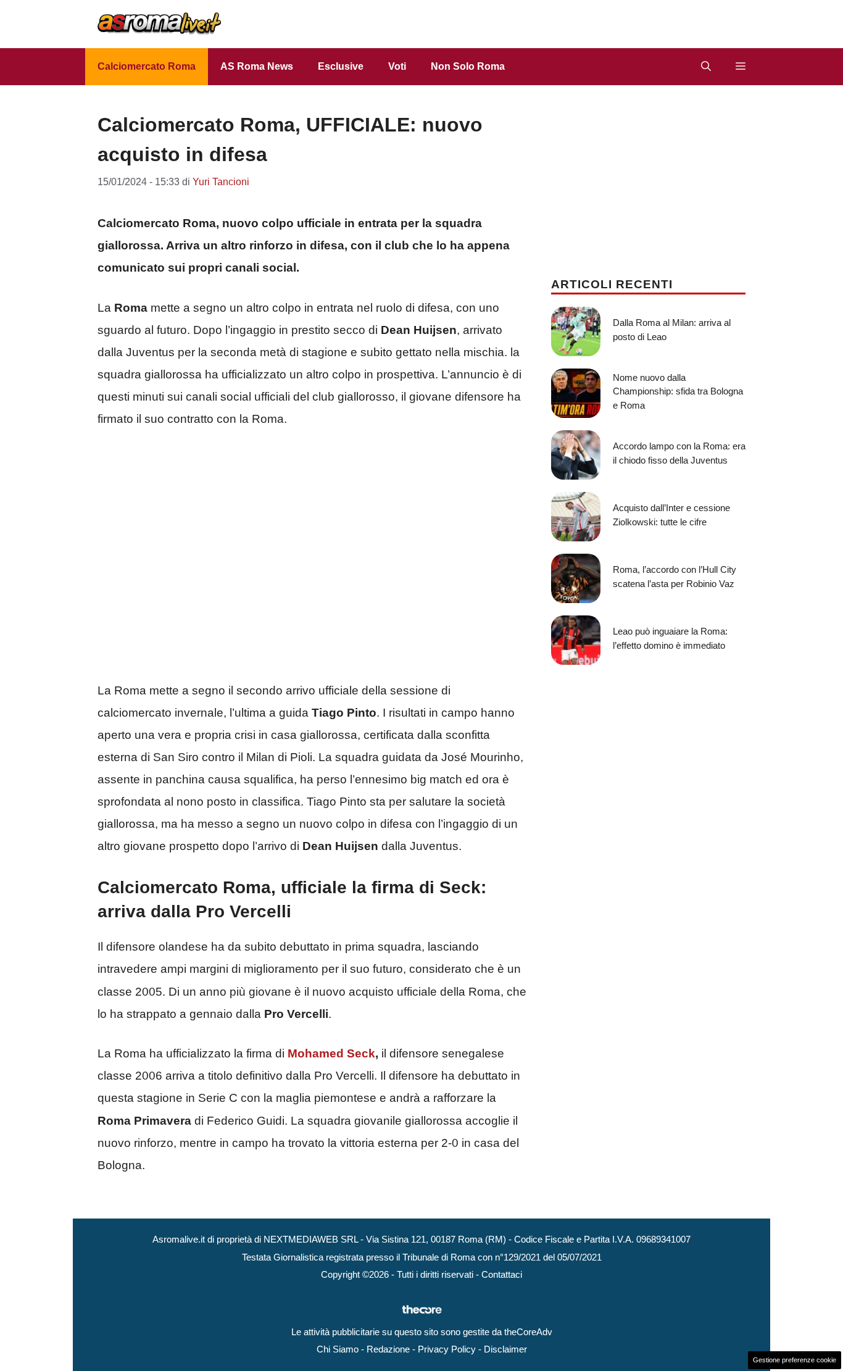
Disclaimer (505, 1349)
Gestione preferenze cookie (794, 1360)
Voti (397, 66)
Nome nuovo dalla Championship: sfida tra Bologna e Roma (678, 391)
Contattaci (501, 1274)
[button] (706, 66)
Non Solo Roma (468, 66)
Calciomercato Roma (147, 66)
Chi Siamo (338, 1349)
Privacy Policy (447, 1349)
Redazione (388, 1349)
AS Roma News (256, 66)
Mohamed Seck (331, 1053)
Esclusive (340, 66)
